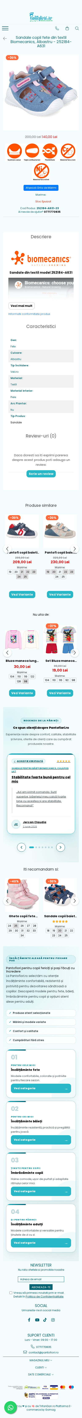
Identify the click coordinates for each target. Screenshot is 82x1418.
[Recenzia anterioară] (21, 847)
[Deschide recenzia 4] (42, 847)
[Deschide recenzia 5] (45, 847)
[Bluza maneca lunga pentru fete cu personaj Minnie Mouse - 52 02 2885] (22, 640)
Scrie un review (41, 474)
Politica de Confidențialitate (44, 1297)
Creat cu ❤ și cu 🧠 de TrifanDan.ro (33, 1406)
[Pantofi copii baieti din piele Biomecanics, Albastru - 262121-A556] (22, 531)
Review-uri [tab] (41, 436)
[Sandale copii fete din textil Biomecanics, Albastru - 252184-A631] (41, 92)
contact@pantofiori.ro (43, 1352)
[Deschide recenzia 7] (52, 847)
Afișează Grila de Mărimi (41, 188)
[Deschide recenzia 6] (49, 847)
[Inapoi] (3, 39)
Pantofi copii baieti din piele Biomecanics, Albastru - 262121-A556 (22, 552)
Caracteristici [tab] (41, 326)
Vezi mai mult (21, 306)
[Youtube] (37, 1320)
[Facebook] (29, 1320)
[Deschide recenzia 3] (39, 847)
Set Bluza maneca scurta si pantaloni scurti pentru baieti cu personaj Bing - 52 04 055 (60, 661)
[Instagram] (53, 1320)
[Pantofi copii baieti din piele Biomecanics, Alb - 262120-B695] (60, 531)
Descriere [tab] (41, 237)
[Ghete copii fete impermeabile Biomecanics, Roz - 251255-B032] (22, 895)
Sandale (16, 422)
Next (75, 96)
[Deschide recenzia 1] (31, 847)
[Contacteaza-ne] (57, 28)
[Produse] (5, 29)
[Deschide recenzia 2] (36, 847)
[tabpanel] (41, 92)
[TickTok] (45, 1320)
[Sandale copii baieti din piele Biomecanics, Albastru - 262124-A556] (60, 895)
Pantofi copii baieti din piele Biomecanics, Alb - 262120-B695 (60, 552)
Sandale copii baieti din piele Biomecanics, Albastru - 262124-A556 (60, 916)
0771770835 (43, 1347)
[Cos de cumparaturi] (67, 28)
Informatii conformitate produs (29, 314)
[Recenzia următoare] (60, 847)
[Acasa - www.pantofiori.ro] (41, 17)
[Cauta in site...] (77, 28)
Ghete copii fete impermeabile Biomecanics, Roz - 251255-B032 (22, 916)
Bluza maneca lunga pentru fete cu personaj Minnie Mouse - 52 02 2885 (22, 661)
